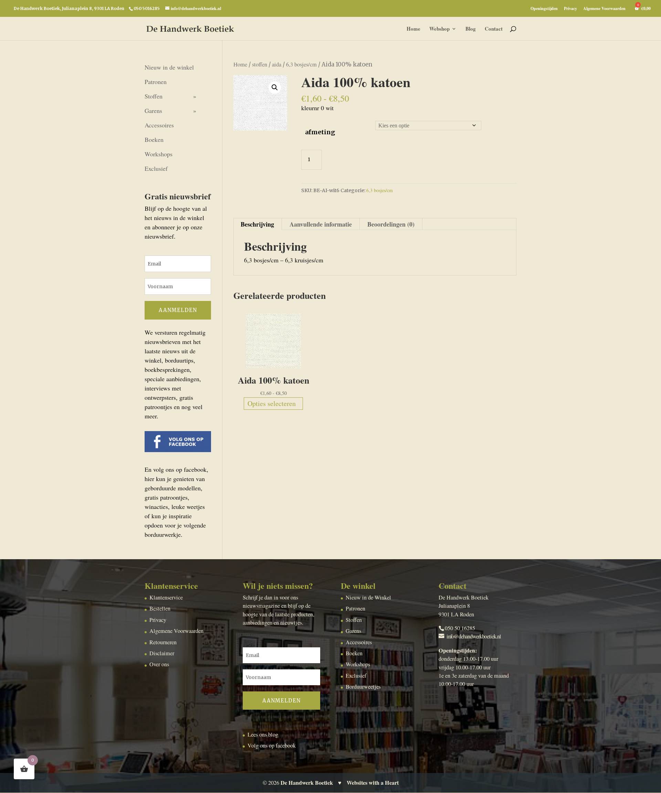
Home (413, 29)
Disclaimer (161, 653)
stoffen (259, 64)
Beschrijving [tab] (257, 224)
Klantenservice (166, 597)
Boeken (154, 139)
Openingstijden (544, 9)
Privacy (570, 9)
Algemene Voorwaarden (604, 9)
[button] (275, 87)
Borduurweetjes (363, 686)
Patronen (156, 81)
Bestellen (159, 608)
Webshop (439, 29)
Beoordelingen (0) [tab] (391, 224)
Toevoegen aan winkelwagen (387, 158)
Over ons (159, 664)
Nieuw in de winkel (169, 67)
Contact (494, 29)
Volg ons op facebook (272, 745)
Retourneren (163, 642)
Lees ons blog (263, 734)
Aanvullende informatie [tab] (321, 224)
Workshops (158, 154)
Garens (153, 110)
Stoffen (153, 96)
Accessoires (159, 125)
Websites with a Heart (373, 783)
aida (276, 64)
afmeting (320, 132)
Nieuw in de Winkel (368, 597)
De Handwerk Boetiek (307, 783)
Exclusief (156, 168)
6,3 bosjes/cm (301, 64)
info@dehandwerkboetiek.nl (474, 636)
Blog (470, 29)
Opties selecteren (272, 403)
